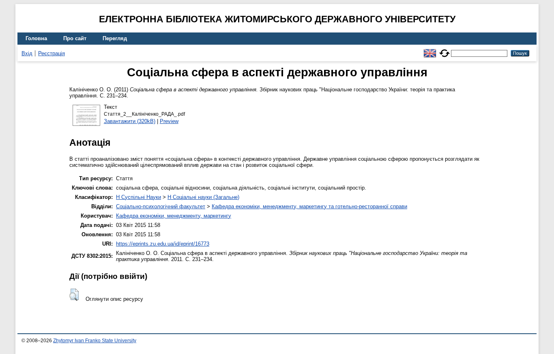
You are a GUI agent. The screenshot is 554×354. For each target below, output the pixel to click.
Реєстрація (51, 53)
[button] (74, 295)
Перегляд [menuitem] (115, 38)
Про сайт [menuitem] (74, 38)
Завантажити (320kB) (129, 121)
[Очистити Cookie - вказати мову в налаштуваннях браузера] (444, 50)
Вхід (26, 53)
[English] (429, 50)
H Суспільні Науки (138, 197)
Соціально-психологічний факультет (160, 206)
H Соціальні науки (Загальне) (203, 197)
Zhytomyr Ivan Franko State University (94, 340)
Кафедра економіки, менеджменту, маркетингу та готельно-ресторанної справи (309, 206)
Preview (169, 121)
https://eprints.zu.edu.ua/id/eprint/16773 (162, 244)
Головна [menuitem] (36, 38)
